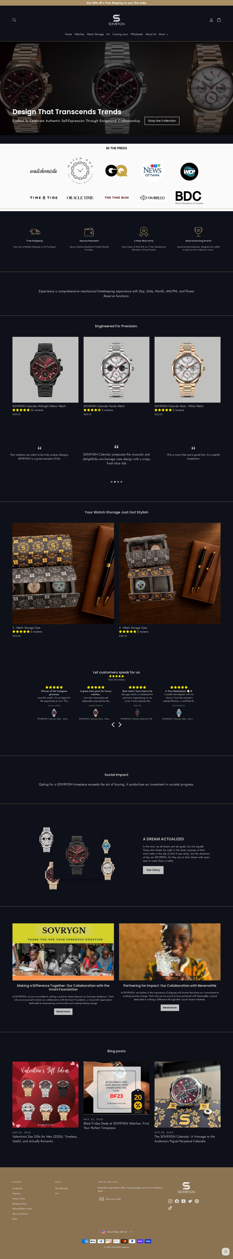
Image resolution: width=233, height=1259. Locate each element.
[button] (21, 410)
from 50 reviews (116, 679)
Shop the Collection (162, 121)
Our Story (153, 870)
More (162, 34)
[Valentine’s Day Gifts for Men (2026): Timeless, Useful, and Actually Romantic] (45, 1095)
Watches (79, 34)
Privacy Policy (18, 1198)
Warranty (16, 1193)
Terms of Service (20, 1213)
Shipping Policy (19, 1203)
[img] (116, 676)
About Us (150, 34)
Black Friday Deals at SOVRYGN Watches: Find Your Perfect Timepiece (116, 1125)
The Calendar (61, 1188)
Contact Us (17, 1188)
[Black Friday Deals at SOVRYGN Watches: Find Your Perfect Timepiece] (117, 1088)
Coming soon (120, 34)
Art (108, 34)
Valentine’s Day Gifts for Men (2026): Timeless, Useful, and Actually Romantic (45, 1138)
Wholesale (137, 34)
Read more (63, 1011)
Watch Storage (95, 34)
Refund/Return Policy (22, 1208)
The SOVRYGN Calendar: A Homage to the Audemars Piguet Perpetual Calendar (185, 1138)
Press (14, 1218)
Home (68, 34)
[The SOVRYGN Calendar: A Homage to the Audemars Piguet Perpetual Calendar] (188, 1095)
